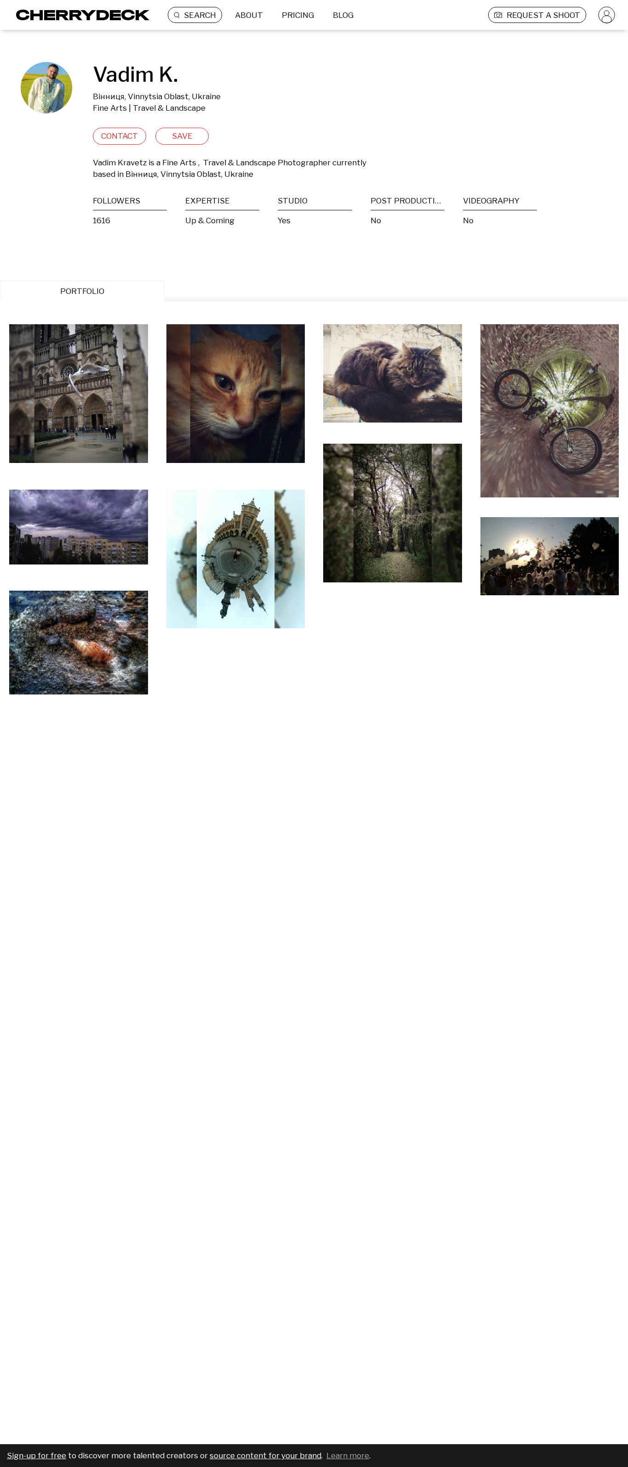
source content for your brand (265, 1455)
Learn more (347, 1455)
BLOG (343, 15)
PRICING (298, 15)
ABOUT (249, 15)
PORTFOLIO (82, 291)
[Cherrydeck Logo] (79, 15)
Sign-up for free (36, 1455)
